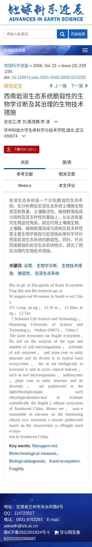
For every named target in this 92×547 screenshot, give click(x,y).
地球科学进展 (14, 50)
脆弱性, (25, 273)
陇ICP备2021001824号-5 (27, 532)
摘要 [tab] (25, 162)
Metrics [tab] (24, 185)
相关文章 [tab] (67, 174)
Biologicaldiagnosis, (28, 461)
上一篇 (60, 86)
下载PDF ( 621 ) (25, 149)
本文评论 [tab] (67, 185)
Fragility (16, 469)
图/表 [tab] (67, 162)
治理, (29, 266)
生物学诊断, (48, 266)
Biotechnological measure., (34, 453)
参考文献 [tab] (25, 174)
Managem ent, (45, 446)
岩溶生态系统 (47, 273)
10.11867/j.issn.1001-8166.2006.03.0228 (49, 77)
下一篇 (77, 86)
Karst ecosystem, (65, 461)
